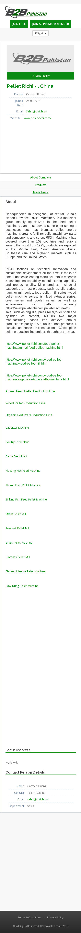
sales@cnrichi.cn (37, 799)
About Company (40, 177)
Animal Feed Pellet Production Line (30, 391)
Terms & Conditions (29, 917)
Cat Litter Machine (17, 427)
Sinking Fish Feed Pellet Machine (26, 499)
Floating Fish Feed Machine (23, 470)
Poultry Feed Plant (17, 442)
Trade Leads (41, 192)
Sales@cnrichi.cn (36, 111)
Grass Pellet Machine (19, 542)
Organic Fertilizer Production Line (29, 415)
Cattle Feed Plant (16, 456)
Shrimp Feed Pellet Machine (23, 485)
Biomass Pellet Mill (18, 557)
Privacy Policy (55, 917)
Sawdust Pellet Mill (17, 528)
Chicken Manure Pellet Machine (25, 571)
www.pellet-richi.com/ (37, 118)
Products (40, 185)
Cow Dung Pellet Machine (22, 586)
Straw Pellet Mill (16, 514)
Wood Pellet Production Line (25, 403)
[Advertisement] (36, 145)
